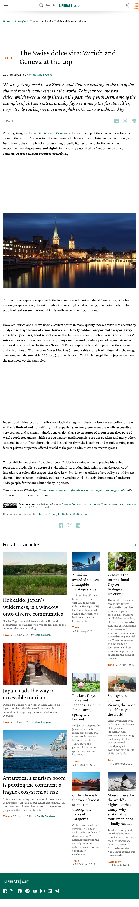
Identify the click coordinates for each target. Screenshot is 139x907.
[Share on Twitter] (125, 121)
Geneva (61, 133)
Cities (52, 515)
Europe (42, 515)
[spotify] (27, 891)
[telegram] (57, 891)
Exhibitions (65, 515)
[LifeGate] (69, 5)
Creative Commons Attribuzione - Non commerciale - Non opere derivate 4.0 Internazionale (77, 506)
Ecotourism (114, 862)
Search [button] (50, 5)
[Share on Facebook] (116, 121)
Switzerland (80, 515)
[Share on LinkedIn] (134, 121)
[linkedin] (50, 891)
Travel (8, 58)
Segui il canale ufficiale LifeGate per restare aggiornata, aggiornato (82, 490)
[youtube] (35, 891)
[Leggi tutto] (133, 544)
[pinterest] (20, 891)
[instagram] (42, 891)
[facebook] (5, 891)
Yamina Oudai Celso (39, 75)
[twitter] (12, 891)
